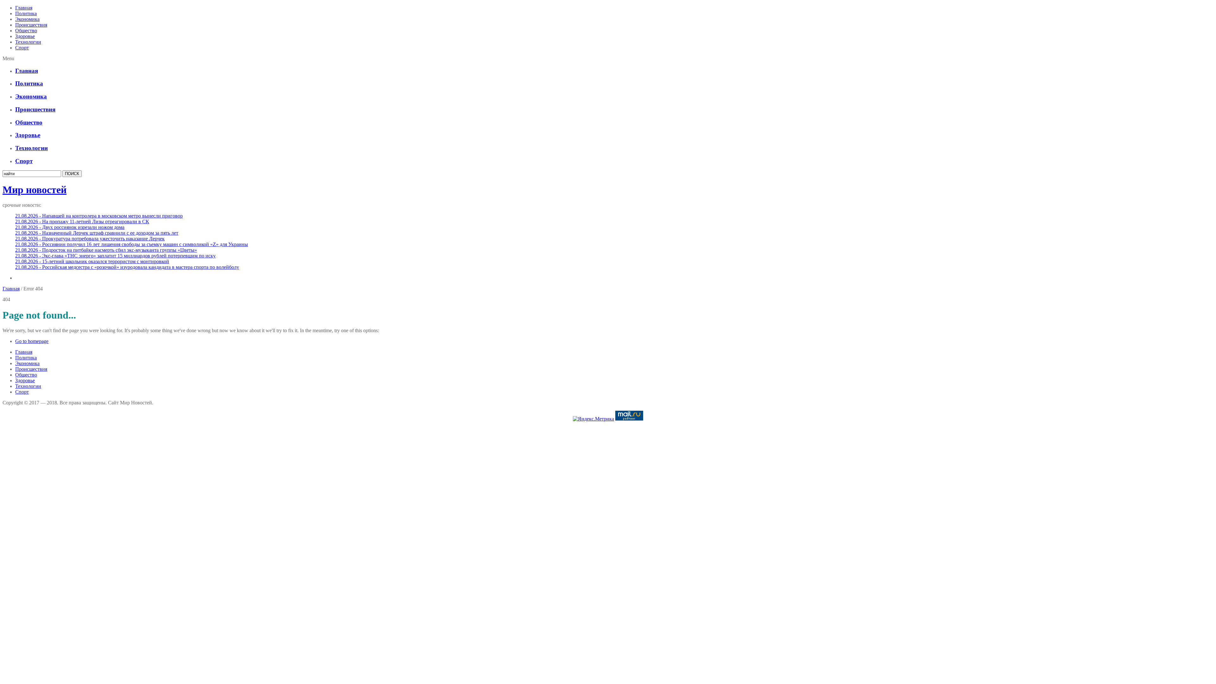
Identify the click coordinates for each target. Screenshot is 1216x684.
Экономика (27, 19)
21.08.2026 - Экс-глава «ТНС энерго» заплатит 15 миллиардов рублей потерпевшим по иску (115, 255)
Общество (26, 30)
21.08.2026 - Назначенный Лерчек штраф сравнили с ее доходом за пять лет (96, 233)
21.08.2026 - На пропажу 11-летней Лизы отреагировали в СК (82, 221)
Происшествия (31, 25)
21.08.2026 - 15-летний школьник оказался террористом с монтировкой (92, 261)
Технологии (28, 42)
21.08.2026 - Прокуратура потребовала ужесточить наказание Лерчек (90, 238)
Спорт (22, 47)
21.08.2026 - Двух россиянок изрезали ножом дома (69, 227)
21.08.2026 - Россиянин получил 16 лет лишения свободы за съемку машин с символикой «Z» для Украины (131, 244)
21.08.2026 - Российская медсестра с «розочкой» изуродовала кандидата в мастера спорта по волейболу (127, 267)
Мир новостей (34, 189)
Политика (26, 13)
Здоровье (25, 36)
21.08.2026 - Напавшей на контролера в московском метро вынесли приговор (99, 215)
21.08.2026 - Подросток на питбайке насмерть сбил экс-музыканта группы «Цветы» (106, 250)
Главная (23, 7)
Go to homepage (31, 341)
